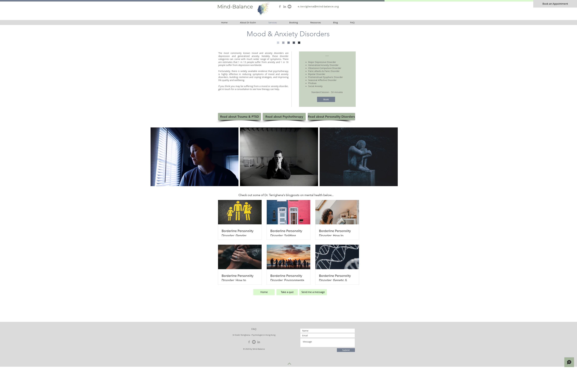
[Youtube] (289, 6)
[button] (315, 22)
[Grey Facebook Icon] (280, 6)
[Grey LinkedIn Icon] (285, 6)
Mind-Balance (235, 6)
